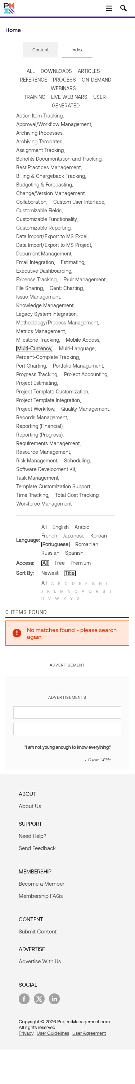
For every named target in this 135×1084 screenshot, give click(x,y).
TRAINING (34, 97)
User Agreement (89, 1033)
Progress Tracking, (37, 374)
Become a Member (41, 883)
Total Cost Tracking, (77, 495)
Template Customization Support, (53, 486)
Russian (50, 553)
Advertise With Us (40, 961)
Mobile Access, (83, 340)
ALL (31, 71)
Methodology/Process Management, (57, 322)
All (44, 527)
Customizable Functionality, (47, 219)
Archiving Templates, (39, 141)
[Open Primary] (109, 8)
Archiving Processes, (40, 133)
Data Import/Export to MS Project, (54, 245)
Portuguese (55, 544)
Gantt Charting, (67, 288)
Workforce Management (44, 504)
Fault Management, (85, 279)
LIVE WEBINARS (69, 97)
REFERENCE (33, 80)
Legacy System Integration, (47, 314)
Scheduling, (77, 460)
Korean (98, 535)
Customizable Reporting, (44, 228)
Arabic (82, 527)
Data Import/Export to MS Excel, (52, 236)
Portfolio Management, (78, 366)
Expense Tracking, (37, 279)
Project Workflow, (35, 409)
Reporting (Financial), (40, 426)
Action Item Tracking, (40, 115)
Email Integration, (35, 262)
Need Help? (32, 835)
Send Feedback (37, 848)
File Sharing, (30, 288)
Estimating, (73, 262)
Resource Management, (43, 452)
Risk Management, (37, 460)
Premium (81, 563)
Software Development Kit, (46, 469)
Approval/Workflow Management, (54, 124)
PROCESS (64, 80)
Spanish (74, 553)
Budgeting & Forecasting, (44, 184)
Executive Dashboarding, (44, 271)
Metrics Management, (41, 331)
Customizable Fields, (39, 210)
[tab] (40, 50)
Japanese (74, 535)
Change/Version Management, (51, 193)
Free (60, 563)
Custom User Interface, (79, 202)
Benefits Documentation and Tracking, (59, 159)
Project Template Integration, (48, 400)
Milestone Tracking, (38, 340)
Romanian (86, 544)
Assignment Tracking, (40, 150)
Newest (49, 573)
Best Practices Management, (49, 167)
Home (13, 29)
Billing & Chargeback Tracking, (51, 176)
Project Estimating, (37, 383)
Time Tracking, (32, 495)
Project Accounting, (86, 374)
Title (70, 573)
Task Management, (37, 478)
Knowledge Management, (45, 305)
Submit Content (38, 931)
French (49, 535)
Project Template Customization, (52, 391)
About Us (30, 806)
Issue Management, (38, 297)
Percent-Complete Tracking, (48, 357)
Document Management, (44, 253)
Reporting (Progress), (40, 435)
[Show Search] (123, 8)
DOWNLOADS (56, 71)
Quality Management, (85, 409)
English (61, 527)
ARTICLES (89, 71)
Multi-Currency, (34, 348)
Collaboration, (32, 202)
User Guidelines (53, 1033)
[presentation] (40, 49)
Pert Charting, (31, 366)
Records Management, (42, 417)
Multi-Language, (77, 348)
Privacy (26, 1033)
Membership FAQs (41, 895)
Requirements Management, (48, 443)
